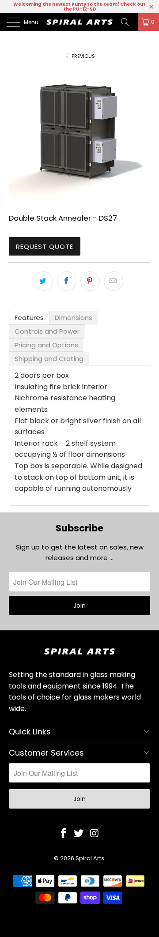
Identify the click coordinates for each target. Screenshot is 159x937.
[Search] (128, 22)
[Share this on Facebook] (66, 281)
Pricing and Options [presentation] (46, 345)
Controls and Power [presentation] (47, 331)
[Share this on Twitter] (43, 281)
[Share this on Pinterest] (90, 281)
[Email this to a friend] (113, 281)
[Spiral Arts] (79, 22)
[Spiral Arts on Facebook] (63, 833)
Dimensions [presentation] (73, 317)
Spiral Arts (90, 858)
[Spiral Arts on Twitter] (79, 833)
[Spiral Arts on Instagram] (94, 833)
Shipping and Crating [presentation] (49, 358)
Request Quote (44, 246)
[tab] (29, 317)
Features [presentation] (29, 317)
